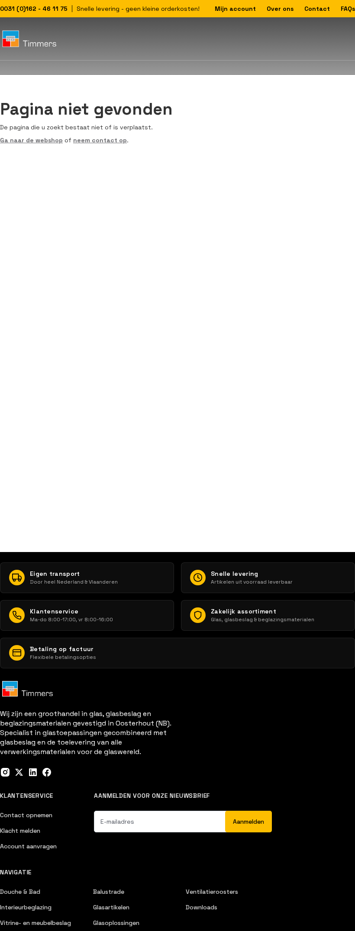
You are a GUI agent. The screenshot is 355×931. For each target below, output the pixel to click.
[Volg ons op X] (19, 772)
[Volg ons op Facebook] (47, 772)
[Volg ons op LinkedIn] (33, 772)
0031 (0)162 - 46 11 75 (34, 9)
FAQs (348, 9)
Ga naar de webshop (31, 140)
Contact (317, 9)
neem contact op (100, 140)
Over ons (280, 9)
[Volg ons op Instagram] (5, 772)
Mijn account (235, 9)
